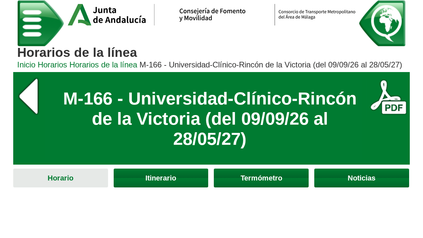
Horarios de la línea (103, 64)
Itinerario (160, 178)
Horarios (52, 64)
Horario (60, 178)
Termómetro (261, 178)
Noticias (361, 178)
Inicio (26, 64)
